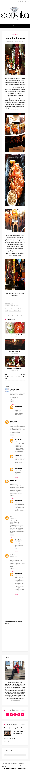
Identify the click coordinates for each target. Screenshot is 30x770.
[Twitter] (15, 714)
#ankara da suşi (9, 303)
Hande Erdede (13, 421)
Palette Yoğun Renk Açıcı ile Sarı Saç (13, 728)
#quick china (19, 308)
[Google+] (22, 714)
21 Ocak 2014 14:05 (18, 575)
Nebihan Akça (13, 480)
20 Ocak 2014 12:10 (13, 422)
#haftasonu (7, 308)
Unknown (12, 517)
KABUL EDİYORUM (21, 768)
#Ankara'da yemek (20, 307)
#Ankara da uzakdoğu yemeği (12, 305)
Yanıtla (11, 401)
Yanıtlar (12, 404)
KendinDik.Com (14, 555)
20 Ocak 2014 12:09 (13, 390)
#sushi (6, 310)
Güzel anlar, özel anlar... (15, 351)
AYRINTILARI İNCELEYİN (10, 768)
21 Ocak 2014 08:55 (18, 541)
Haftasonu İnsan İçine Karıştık (14, 368)
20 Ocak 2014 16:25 (18, 457)
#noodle (13, 308)
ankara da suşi (15, 34)
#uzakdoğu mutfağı (16, 310)
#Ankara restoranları (10, 307)
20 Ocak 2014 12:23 (13, 482)
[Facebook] (11, 714)
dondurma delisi (14, 389)
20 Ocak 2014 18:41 (13, 518)
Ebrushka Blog (18, 406)
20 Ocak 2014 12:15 (18, 408)
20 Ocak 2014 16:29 (18, 470)
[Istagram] (7, 714)
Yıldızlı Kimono (8, 742)
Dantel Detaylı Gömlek (9, 738)
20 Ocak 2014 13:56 (18, 502)
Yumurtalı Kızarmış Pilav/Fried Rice (15, 335)
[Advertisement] (17, 636)
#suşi (10, 310)
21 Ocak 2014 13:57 (13, 556)
